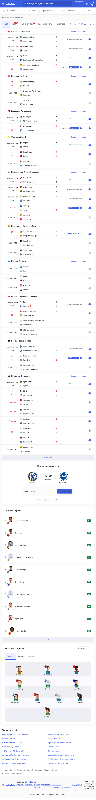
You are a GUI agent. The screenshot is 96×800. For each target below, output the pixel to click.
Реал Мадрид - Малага (11, 747)
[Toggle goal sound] (74, 24)
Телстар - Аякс (53, 751)
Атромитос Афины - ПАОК (58, 763)
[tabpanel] (48, 244)
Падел (54, 770)
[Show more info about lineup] (90, 39)
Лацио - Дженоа (54, 739)
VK (26, 782)
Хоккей (30, 770)
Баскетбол (21, 770)
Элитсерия (25, 376)
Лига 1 (23, 137)
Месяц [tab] (21, 656)
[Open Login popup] (92, 4)
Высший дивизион (32, 172)
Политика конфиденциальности (61, 786)
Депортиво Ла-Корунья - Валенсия (15, 755)
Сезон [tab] (31, 656)
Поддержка (77, 785)
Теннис (12, 770)
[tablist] (36, 24)
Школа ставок (37, 786)
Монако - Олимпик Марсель (58, 735)
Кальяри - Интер (8, 739)
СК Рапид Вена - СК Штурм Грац (14, 759)
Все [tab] (6, 24)
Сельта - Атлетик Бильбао (12, 743)
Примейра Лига (29, 226)
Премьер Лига (24, 341)
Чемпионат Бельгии (28, 296)
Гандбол (47, 770)
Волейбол (38, 770)
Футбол (5, 770)
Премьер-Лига (25, 31)
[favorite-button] (5, 32)
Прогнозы (6, 774)
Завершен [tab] (61, 24)
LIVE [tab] (14, 23)
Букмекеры (46, 785)
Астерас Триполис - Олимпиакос (14, 763)
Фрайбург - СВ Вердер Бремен (59, 743)
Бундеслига (26, 111)
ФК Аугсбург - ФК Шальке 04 (13, 751)
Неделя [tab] (10, 656)
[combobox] (79, 3)
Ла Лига (23, 76)
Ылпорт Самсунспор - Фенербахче (61, 755)
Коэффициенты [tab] (45, 24)
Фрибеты (29, 785)
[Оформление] (87, 4)
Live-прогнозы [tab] (27, 23)
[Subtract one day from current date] (93, 24)
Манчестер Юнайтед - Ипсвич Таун (15, 735)
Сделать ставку (64, 491)
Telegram (32, 782)
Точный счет (17, 774)
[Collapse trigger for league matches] (89, 32)
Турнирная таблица (78, 31)
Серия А (22, 261)
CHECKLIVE (8, 3)
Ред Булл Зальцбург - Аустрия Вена (61, 759)
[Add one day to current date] (79, 24)
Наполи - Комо (53, 747)
